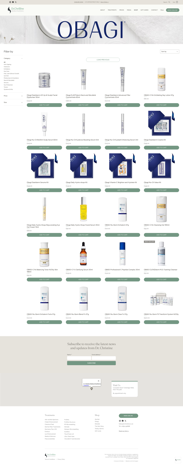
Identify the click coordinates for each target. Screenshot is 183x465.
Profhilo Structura (69, 422)
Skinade (66, 427)
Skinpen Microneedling (71, 429)
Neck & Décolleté (9, 80)
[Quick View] (44, 79)
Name (69, 354)
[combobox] (169, 51)
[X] (16, 2)
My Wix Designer (134, 461)
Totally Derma (99, 428)
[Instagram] (10, 2)
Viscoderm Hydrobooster (72, 439)
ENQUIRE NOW (78, 2)
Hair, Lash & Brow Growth (11, 73)
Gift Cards (98, 431)
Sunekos (67, 431)
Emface (47, 431)
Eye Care (6, 71)
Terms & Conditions (50, 459)
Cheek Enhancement (51, 422)
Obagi (97, 421)
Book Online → (105, 2)
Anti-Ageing (7, 64)
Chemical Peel (49, 424)
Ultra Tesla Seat (69, 436)
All (4, 62)
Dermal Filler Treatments (52, 427)
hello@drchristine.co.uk (126, 424)
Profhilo (66, 419)
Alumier (97, 419)
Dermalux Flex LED (51, 429)
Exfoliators (7, 69)
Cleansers (7, 67)
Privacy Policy (61, 459)
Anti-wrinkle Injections (51, 419)
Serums (6, 82)
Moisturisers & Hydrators (11, 78)
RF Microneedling (69, 424)
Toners (6, 87)
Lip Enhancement (50, 434)
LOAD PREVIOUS (103, 60)
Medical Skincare (50, 436)
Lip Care (6, 76)
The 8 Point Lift (69, 434)
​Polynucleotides (50, 439)
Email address (96, 354)
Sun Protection (8, 85)
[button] (177, 2)
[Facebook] (13, 2)
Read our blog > (124, 431)
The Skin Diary (99, 426)
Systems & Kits (8, 89)
